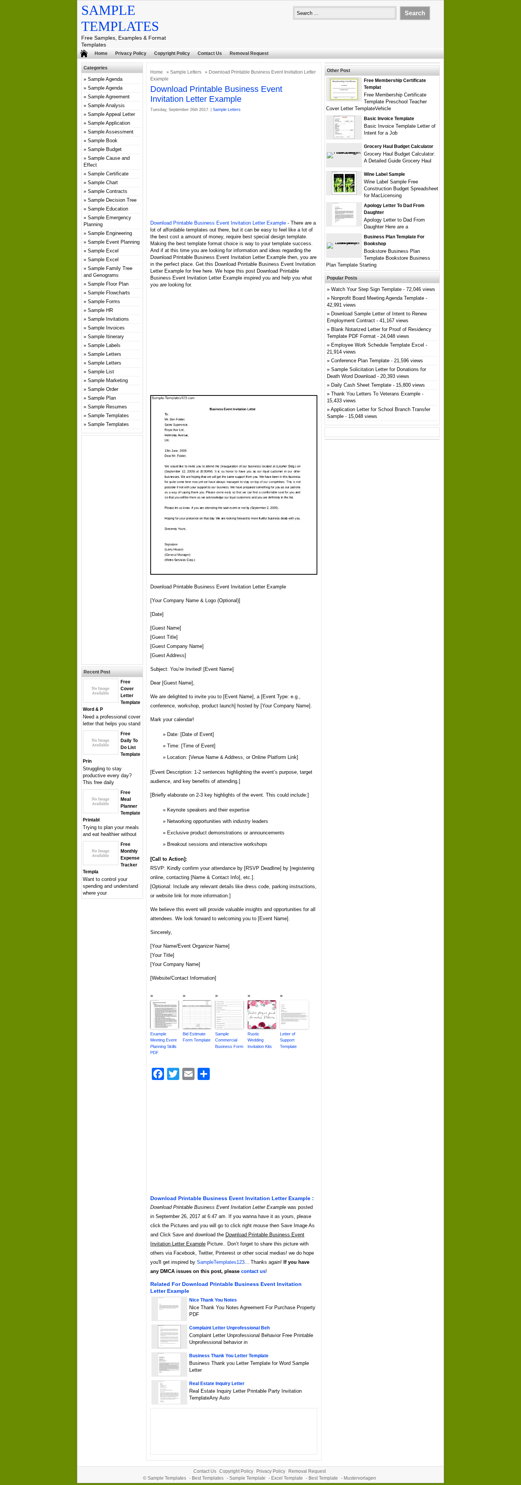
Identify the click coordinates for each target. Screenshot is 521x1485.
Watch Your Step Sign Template (366, 289)
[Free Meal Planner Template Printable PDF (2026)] (101, 811)
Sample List (101, 371)
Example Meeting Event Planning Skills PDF (163, 1043)
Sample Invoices (106, 328)
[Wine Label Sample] (344, 193)
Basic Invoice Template (389, 118)
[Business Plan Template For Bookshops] (344, 242)
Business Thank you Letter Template (229, 1355)
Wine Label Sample (384, 174)
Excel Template (287, 1478)
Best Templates (208, 1478)
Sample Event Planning (114, 242)
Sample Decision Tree (112, 200)
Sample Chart (103, 182)
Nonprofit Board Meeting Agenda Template (377, 298)
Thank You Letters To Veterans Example (375, 394)
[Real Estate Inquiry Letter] (169, 1402)
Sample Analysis (106, 105)
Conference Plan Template (360, 360)
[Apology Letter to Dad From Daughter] (344, 224)
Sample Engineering (110, 233)
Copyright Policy (172, 53)
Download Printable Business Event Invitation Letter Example (218, 223)
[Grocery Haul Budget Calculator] (344, 152)
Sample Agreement (109, 97)
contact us (253, 1271)
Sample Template (247, 1478)
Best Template (323, 1478)
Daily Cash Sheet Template (361, 385)
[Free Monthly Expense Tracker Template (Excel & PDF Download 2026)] (101, 863)
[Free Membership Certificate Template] (344, 99)
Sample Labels (104, 345)
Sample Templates (108, 415)
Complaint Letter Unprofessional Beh (229, 1328)
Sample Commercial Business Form (229, 1040)
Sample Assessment (110, 132)
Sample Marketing (108, 380)
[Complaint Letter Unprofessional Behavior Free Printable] (169, 1346)
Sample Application (109, 123)
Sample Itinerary (106, 336)
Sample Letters (185, 72)
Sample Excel (103, 251)
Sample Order (103, 389)
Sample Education (108, 209)
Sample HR (100, 310)
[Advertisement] (233, 166)
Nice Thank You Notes (213, 1300)
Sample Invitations (108, 319)
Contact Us (210, 53)
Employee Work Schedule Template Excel (377, 345)
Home (101, 53)
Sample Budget (105, 149)
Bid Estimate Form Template (197, 1037)
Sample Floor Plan (108, 284)
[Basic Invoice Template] (344, 137)
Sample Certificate (108, 174)
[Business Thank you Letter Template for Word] (169, 1374)
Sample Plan (102, 398)
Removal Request (249, 53)
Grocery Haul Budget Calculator (398, 146)
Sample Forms (104, 301)
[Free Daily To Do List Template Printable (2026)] (101, 752)
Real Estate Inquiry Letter (216, 1383)
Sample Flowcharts (109, 293)
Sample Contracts (107, 191)
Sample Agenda (105, 79)
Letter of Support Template (288, 1040)
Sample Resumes (107, 407)
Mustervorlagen (360, 1478)
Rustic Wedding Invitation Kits (260, 1040)
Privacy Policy (130, 53)
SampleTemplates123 (220, 1262)
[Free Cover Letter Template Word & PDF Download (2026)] (101, 700)
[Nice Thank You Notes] (169, 1318)
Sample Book (102, 140)
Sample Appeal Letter (111, 114)
